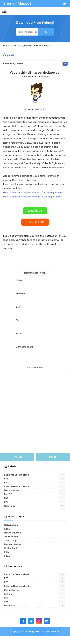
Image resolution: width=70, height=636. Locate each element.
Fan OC (8, 494)
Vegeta (8, 54)
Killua (7, 528)
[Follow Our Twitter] (31, 621)
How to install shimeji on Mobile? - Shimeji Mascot (32, 196)
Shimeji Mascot (34, 631)
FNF (6, 498)
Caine (18, 307)
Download (35, 210)
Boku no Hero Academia (17, 486)
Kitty (6, 552)
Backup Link (35, 222)
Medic (19, 333)
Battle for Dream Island (16, 474)
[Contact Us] (47, 621)
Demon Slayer (11, 490)
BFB (6, 478)
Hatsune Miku (11, 525)
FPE (6, 502)
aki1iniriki (40, 109)
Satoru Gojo (10, 540)
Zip (17, 320)
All (65, 63)
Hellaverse (9, 506)
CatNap (19, 280)
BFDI (6, 482)
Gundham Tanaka (24, 346)
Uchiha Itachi (11, 548)
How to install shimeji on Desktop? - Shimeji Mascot (33, 192)
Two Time (20, 293)
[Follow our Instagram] (39, 621)
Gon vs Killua (11, 536)
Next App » (53, 457)
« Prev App (17, 457)
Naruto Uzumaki (12, 532)
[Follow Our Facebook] (23, 621)
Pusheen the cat (12, 544)
